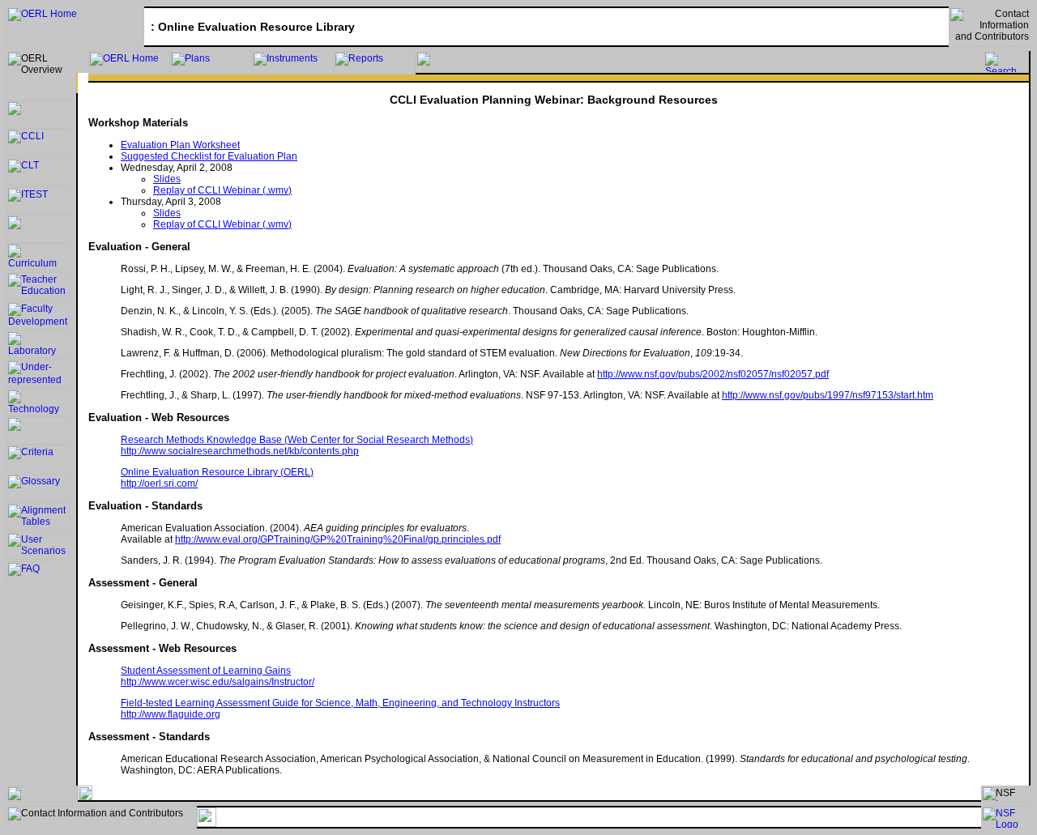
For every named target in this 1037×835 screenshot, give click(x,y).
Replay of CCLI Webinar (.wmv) (222, 190)
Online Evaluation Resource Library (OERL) (217, 472)
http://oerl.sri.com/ (159, 483)
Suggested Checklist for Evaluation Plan (209, 156)
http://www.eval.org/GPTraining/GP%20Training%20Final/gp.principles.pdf (338, 539)
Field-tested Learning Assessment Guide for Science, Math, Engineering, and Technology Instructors (340, 703)
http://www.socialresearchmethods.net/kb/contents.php (240, 451)
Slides (167, 179)
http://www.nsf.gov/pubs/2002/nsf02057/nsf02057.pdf (713, 374)
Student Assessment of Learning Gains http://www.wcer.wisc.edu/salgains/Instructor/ (217, 676)
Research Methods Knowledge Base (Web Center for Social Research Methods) (297, 439)
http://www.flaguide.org (170, 714)
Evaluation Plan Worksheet (180, 145)
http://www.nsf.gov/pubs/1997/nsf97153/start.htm (827, 395)
